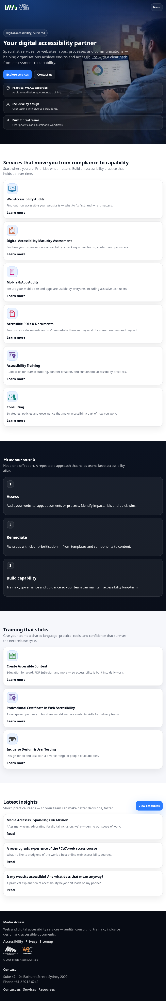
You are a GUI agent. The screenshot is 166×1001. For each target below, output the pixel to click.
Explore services (17, 74)
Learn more (16, 212)
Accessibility (13, 941)
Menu (156, 7)
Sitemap (46, 941)
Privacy (31, 941)
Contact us (44, 74)
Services (29, 989)
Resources (46, 989)
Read (11, 833)
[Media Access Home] (22, 7)
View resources (149, 806)
